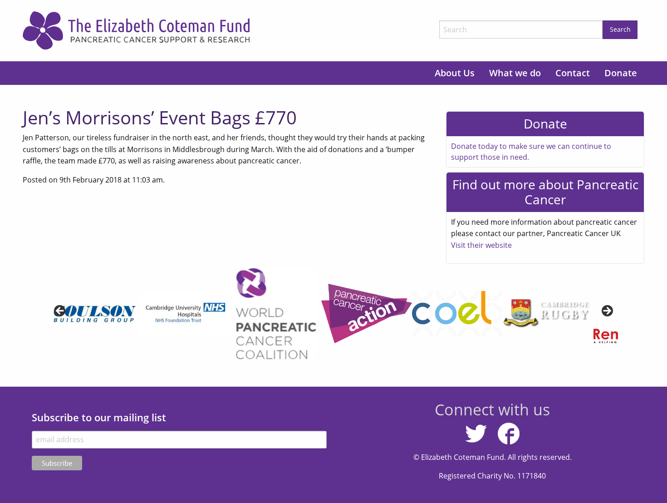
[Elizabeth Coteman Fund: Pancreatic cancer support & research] (227, 31)
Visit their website (481, 245)
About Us (455, 73)
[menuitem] (454, 73)
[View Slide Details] (185, 313)
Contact (572, 73)
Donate (620, 73)
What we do (515, 73)
